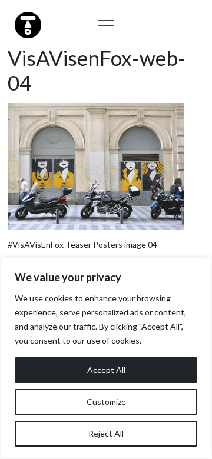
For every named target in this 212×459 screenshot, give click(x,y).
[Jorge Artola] (26, 23)
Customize (106, 402)
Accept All (106, 370)
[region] (106, 358)
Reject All (106, 433)
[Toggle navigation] (106, 22)
